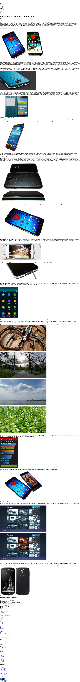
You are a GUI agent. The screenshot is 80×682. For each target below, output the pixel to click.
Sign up (3, 656)
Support (7, 680)
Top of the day (3, 637)
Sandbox (3, 662)
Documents (4, 668)
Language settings (3, 680)
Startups (3, 676)
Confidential (4, 670)
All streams (3, 0)
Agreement (3, 669)
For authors (4, 666)
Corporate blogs (4, 673)
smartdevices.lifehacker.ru (6, 642)
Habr (5, 681)
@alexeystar (2, 628)
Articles (3, 659)
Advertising (4, 674)
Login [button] (1, 5)
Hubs (3, 661)
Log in (3, 655)
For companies (4, 667)
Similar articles (7, 637)
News (3, 660)
